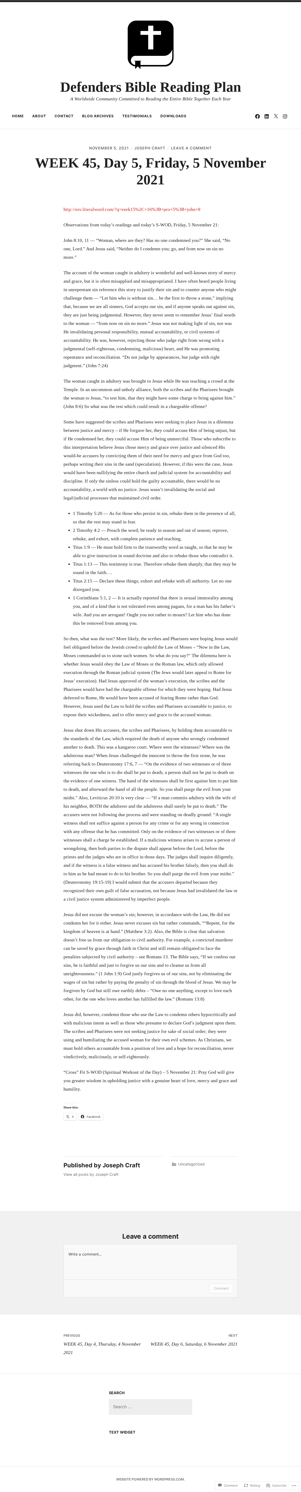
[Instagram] (285, 116)
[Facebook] (257, 116)
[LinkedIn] (267, 116)
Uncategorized (191, 1164)
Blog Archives (98, 116)
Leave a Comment (191, 148)
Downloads (173, 116)
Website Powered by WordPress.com (150, 1479)
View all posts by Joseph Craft (91, 1174)
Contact (64, 116)
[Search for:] (150, 1406)
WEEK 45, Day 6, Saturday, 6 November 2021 (194, 1340)
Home (18, 116)
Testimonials (137, 116)
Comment (221, 1288)
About (39, 116)
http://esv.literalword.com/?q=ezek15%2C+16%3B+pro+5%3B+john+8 (131, 209)
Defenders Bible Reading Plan (150, 87)
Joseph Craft (150, 148)
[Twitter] (276, 116)
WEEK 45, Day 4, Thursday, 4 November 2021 (102, 1344)
